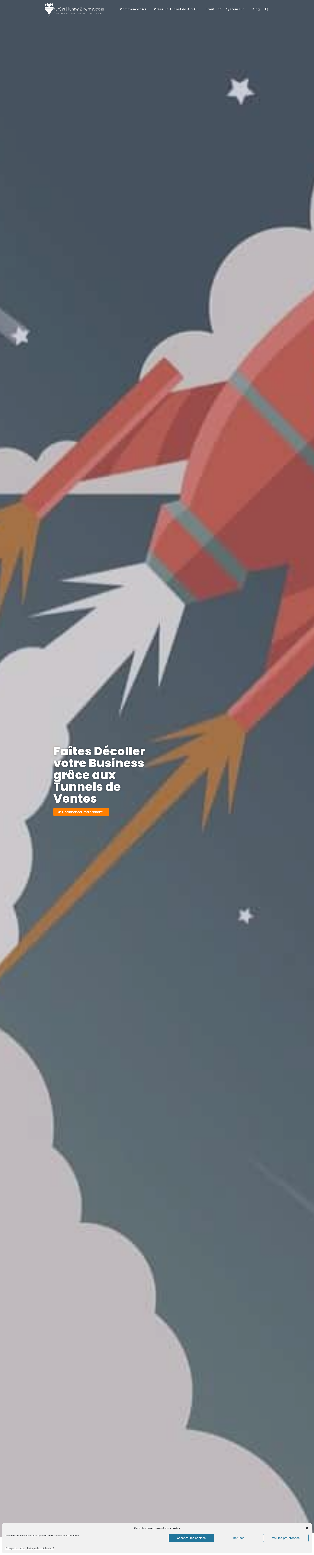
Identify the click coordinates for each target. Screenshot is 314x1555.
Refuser (238, 1538)
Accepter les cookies (191, 1538)
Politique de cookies (15, 1548)
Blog (256, 9)
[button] (307, 1528)
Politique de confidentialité (40, 1548)
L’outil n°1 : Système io (225, 9)
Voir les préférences (286, 1538)
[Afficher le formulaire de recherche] (266, 9)
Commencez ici (133, 9)
